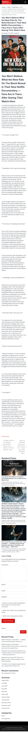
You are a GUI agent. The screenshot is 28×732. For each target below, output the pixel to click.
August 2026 (5, 680)
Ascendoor (10, 729)
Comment (5, 565)
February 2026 (5, 697)
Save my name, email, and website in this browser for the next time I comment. (13, 605)
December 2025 (6, 702)
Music (3, 716)
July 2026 (4, 683)
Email (4, 591)
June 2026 (4, 686)
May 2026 (4, 689)
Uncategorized (5, 436)
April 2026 (4, 691)
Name (4, 584)
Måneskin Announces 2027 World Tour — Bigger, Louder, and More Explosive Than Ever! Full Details (13, 659)
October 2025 (5, 708)
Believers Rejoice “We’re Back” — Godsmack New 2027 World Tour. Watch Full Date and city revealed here (14, 646)
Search (4, 628)
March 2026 (5, 694)
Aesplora (5, 1)
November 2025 (6, 705)
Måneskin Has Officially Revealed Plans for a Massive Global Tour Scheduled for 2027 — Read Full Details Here (14, 652)
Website (4, 597)
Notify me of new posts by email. (13, 616)
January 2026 (5, 700)
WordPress (22, 729)
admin (17, 33)
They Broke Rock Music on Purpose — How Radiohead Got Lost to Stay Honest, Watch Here (14, 478)
